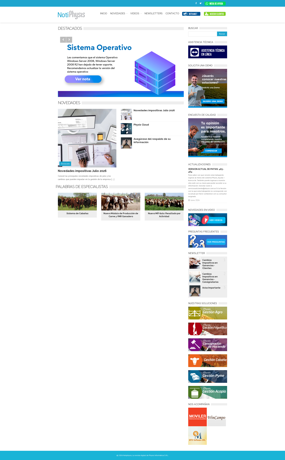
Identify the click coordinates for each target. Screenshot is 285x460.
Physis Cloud (141, 124)
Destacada (65, 164)
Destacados (70, 28)
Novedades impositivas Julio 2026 (82, 171)
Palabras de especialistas (82, 186)
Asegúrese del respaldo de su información (152, 141)
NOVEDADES (117, 13)
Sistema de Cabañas (77, 213)
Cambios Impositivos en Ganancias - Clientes (210, 264)
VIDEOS (134, 13)
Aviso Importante (211, 288)
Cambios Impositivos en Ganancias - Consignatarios (210, 278)
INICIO (103, 13)
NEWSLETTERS (153, 13)
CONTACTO (172, 13)
